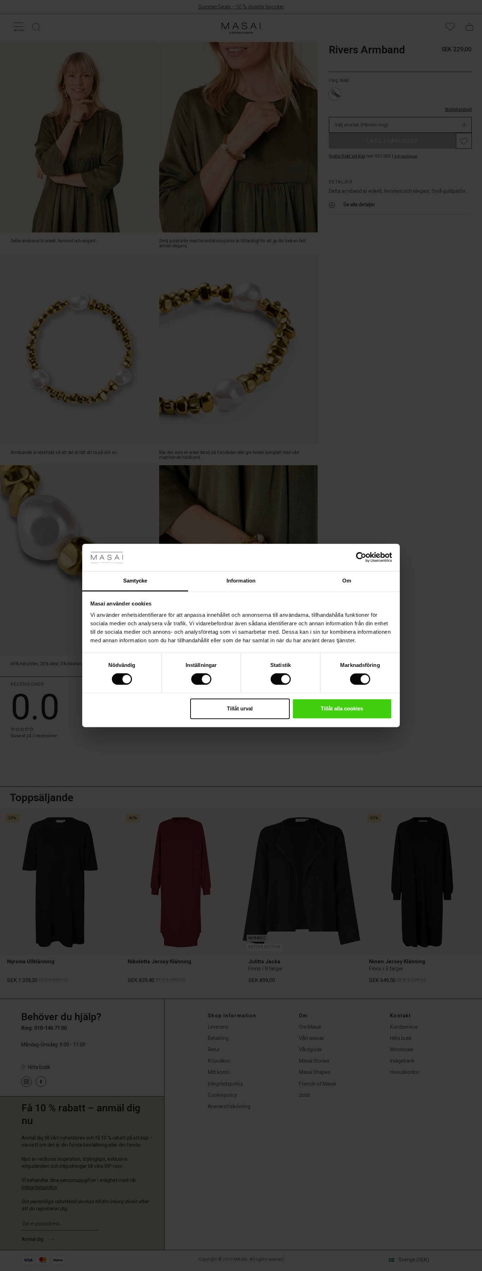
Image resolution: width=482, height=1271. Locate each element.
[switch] (201, 679)
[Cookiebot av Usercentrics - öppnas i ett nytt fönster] (361, 557)
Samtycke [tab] (135, 581)
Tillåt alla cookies (342, 708)
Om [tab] (346, 581)
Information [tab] (241, 581)
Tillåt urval (240, 708)
